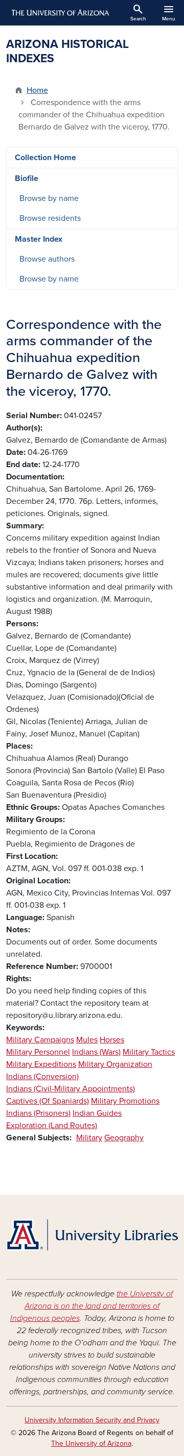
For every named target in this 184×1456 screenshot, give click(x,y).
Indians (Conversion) (42, 1076)
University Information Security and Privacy (92, 1420)
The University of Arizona (91, 1443)
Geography (124, 1138)
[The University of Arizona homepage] (59, 12)
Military (89, 1138)
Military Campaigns (40, 1040)
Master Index (38, 239)
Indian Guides (97, 1113)
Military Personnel (38, 1052)
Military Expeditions (41, 1064)
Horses (112, 1040)
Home (37, 90)
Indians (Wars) (96, 1052)
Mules (87, 1040)
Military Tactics (149, 1052)
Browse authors (47, 259)
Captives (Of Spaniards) (47, 1101)
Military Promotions (125, 1101)
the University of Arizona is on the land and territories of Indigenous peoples (91, 1306)
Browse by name (49, 198)
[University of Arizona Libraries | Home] (92, 1234)
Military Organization (115, 1064)
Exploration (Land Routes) (51, 1125)
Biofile (26, 178)
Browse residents (50, 218)
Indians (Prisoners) (38, 1113)
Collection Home (45, 157)
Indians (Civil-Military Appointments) (70, 1089)
